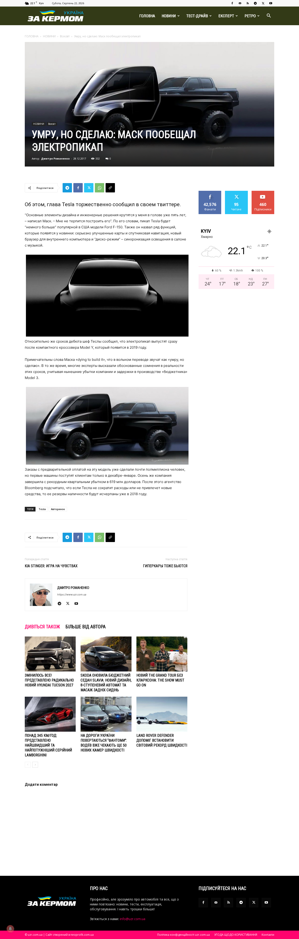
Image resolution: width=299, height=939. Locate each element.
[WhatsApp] (99, 187)
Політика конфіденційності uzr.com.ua (183, 935)
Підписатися (263, 192)
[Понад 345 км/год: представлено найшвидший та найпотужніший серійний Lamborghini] (50, 714)
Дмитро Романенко (55, 158)
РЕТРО (250, 16)
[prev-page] (28, 765)
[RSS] (247, 3)
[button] (268, 16)
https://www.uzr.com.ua (71, 594)
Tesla (42, 509)
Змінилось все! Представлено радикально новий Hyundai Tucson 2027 (49, 680)
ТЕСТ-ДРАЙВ (197, 16)
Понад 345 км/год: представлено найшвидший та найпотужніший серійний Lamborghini (48, 745)
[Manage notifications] (10, 928)
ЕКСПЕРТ (226, 16)
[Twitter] (263, 3)
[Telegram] (255, 3)
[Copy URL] (110, 187)
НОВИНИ (169, 16)
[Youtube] (270, 3)
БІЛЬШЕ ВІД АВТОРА (86, 626)
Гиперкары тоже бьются (165, 566)
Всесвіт (65, 36)
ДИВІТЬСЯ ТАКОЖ (42, 626)
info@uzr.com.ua (132, 919)
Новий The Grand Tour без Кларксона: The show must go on (160, 680)
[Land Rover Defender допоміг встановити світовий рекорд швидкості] (161, 714)
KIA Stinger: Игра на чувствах (51, 566)
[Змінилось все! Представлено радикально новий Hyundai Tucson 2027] (50, 653)
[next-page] (35, 765)
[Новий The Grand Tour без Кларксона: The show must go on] (161, 653)
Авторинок (58, 509)
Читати (236, 192)
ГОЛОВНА (147, 16)
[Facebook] (232, 3)
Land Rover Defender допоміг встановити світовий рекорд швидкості (161, 740)
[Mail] (239, 3)
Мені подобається (210, 194)
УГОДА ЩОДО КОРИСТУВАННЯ (235, 935)
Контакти (268, 935)
